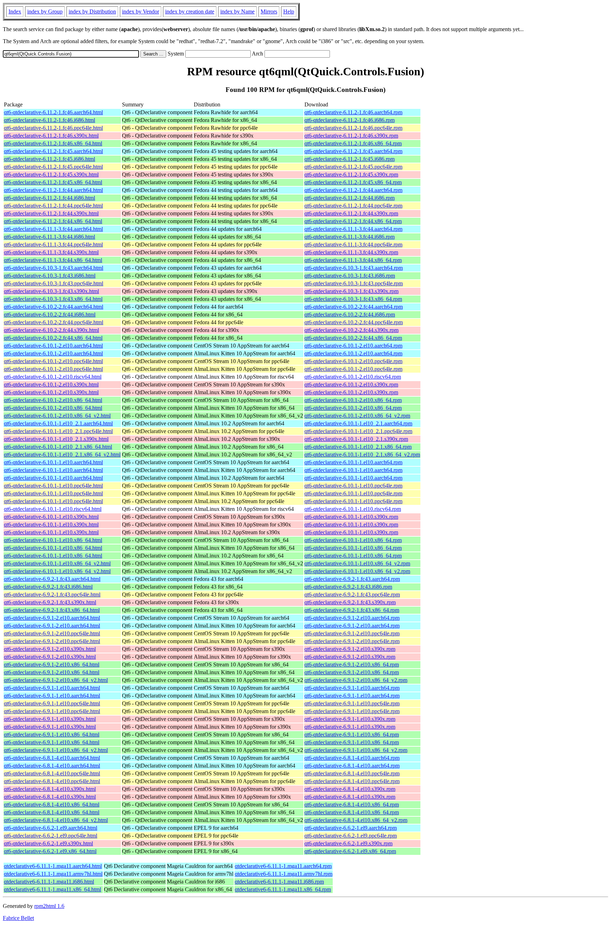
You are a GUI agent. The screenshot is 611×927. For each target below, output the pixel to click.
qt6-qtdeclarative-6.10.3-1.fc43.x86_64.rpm (353, 299)
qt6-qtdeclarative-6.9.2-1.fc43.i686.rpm (348, 587)
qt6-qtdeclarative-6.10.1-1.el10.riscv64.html (52, 509)
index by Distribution (92, 11)
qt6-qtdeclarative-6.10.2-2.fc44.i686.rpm (349, 314)
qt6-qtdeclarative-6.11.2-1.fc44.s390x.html (51, 213)
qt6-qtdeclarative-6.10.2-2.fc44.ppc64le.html (53, 322)
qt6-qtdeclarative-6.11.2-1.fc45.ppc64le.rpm (353, 167)
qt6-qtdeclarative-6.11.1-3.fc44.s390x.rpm (351, 252)
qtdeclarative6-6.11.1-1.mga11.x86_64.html (52, 889)
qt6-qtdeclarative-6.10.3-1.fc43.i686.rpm (349, 276)
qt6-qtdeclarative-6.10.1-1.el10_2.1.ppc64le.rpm (358, 431)
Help (288, 11)
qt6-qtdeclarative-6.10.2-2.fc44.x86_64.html (53, 338)
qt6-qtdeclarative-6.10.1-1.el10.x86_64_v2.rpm (357, 563)
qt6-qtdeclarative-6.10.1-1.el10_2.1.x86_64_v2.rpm (362, 454)
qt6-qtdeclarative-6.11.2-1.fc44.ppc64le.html (53, 206)
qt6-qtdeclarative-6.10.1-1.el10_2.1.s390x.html (56, 439)
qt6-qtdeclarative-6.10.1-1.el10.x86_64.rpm (353, 540)
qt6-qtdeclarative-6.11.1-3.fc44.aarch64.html (53, 229)
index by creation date (189, 11)
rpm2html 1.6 (49, 906)
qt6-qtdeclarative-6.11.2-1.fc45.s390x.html (51, 174)
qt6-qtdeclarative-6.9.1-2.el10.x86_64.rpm (351, 664)
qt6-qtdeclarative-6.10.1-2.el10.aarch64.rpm (353, 346)
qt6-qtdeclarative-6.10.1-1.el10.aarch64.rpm (353, 462)
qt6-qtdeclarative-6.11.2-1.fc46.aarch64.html (53, 112)
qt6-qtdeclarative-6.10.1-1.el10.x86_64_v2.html (57, 563)
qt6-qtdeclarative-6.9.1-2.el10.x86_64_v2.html (56, 680)
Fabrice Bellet (18, 918)
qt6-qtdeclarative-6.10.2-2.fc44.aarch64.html (53, 307)
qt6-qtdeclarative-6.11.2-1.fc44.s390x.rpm (351, 213)
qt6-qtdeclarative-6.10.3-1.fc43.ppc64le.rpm (353, 283)
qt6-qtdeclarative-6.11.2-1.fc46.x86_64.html (53, 143)
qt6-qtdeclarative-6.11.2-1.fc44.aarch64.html (53, 190)
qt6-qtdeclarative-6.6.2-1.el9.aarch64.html (50, 828)
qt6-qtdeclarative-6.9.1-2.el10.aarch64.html (52, 618)
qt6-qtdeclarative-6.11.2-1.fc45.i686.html (49, 159)
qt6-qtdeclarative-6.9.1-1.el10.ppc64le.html (52, 703)
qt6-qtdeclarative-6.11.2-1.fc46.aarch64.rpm (353, 112)
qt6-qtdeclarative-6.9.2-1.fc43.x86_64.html (52, 610)
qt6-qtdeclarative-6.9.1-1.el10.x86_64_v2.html (56, 750)
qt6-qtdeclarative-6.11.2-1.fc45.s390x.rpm (351, 174)
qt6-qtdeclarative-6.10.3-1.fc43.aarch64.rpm (353, 268)
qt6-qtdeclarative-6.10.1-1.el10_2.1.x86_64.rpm (358, 447)
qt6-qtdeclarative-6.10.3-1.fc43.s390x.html (51, 291)
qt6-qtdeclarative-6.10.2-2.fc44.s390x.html (51, 330)
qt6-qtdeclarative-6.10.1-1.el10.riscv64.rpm (352, 509)
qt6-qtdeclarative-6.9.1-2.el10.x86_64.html (51, 664)
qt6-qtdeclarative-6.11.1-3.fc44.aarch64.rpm (353, 229)
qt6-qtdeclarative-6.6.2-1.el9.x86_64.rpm (350, 851)
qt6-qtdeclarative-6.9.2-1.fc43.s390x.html (50, 602)
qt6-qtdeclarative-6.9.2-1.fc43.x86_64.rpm (351, 610)
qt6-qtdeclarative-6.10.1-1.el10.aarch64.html (53, 462)
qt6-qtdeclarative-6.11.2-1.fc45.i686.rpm (349, 159)
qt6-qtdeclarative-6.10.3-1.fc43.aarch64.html (53, 268)
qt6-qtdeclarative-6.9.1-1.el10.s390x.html (50, 719)
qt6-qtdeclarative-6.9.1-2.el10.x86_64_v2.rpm (355, 680)
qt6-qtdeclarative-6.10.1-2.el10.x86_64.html (53, 400)
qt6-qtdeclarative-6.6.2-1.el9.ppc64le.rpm (350, 836)
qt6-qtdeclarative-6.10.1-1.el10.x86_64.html (53, 540)
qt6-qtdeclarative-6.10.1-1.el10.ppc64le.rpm (353, 486)
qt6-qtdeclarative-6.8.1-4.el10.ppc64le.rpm (352, 773)
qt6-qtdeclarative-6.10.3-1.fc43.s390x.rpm (351, 291)
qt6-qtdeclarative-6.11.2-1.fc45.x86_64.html (53, 182)
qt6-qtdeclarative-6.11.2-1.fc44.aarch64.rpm (353, 190)
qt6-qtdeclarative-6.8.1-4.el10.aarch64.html (52, 758)
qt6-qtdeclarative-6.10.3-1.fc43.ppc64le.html (53, 283)
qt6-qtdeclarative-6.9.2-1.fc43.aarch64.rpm (352, 579)
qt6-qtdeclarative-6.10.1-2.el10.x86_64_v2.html (57, 416)
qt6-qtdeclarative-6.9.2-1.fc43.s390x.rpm (350, 602)
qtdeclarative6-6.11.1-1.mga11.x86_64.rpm (283, 889)
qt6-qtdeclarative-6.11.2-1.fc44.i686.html (49, 198)
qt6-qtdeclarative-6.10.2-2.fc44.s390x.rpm (351, 330)
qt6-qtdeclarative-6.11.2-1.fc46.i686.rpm (349, 120)
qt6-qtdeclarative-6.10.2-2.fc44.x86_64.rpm (353, 338)
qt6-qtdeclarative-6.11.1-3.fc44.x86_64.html (53, 260)
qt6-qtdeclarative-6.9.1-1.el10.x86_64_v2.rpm (355, 750)
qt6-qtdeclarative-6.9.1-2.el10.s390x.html (50, 649)
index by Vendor (140, 11)
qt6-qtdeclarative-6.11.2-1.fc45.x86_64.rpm (353, 182)
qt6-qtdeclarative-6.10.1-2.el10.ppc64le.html (53, 361)
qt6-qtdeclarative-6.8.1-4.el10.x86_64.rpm (351, 804)
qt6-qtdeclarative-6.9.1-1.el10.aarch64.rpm (352, 688)
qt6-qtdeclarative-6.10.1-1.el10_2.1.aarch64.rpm (358, 423)
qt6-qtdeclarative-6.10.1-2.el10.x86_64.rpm (353, 400)
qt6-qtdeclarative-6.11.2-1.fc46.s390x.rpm (351, 136)
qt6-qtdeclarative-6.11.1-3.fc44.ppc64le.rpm (353, 244)
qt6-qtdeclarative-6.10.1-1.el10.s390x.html (51, 517)
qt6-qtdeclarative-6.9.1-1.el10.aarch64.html (52, 688)
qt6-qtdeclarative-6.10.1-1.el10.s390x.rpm (351, 517)
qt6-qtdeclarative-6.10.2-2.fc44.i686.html (49, 314)
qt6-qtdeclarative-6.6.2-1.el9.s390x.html (48, 843)
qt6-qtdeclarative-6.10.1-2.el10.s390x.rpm (351, 384)
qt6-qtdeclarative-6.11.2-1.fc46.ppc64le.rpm (353, 128)
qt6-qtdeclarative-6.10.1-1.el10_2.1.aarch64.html (58, 423)
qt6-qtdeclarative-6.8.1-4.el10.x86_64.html (51, 804)
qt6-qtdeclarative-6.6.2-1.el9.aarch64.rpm (350, 828)
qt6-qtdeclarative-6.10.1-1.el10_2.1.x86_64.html (58, 447)
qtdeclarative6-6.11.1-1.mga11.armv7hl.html (53, 874)
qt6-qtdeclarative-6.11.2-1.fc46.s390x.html (51, 136)
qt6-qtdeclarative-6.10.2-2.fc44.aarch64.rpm (353, 307)
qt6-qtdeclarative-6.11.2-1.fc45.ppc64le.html (53, 167)
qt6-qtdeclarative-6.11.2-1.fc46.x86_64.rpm (353, 143)
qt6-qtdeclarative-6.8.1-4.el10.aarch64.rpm (352, 758)
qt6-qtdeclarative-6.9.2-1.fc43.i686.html (48, 587)
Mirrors (269, 11)
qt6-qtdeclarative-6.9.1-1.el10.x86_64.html (51, 734)
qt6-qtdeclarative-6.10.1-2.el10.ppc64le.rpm (353, 361)
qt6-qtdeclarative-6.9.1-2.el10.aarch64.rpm (352, 618)
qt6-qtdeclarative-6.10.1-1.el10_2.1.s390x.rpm (356, 439)
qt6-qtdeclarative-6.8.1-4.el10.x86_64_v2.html (56, 820)
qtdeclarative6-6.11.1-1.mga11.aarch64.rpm (283, 866)
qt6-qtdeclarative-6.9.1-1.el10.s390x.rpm (349, 719)
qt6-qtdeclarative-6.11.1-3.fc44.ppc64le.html (53, 244)
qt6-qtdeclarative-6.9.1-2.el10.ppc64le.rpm (352, 633)
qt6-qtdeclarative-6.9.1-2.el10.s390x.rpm (349, 649)
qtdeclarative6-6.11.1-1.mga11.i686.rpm (279, 882)
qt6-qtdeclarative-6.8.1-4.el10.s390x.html (50, 789)
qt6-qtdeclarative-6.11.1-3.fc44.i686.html (49, 237)
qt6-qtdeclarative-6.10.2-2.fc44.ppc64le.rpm (353, 322)
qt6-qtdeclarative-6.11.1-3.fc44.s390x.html (51, 252)
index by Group (45, 11)
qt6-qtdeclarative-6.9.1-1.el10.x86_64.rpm (351, 734)
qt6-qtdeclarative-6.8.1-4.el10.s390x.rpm (349, 789)
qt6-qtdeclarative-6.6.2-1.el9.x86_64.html (50, 851)
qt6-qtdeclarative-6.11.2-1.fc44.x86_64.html (53, 221)
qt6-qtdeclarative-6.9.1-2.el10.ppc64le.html (52, 633)
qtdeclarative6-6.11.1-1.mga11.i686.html (49, 882)
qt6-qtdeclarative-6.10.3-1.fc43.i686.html (49, 276)
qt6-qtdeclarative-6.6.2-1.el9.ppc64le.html (50, 836)
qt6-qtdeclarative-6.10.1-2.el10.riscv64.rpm (352, 377)
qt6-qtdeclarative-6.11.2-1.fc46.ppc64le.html (53, 128)
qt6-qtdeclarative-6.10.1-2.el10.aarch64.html (53, 346)
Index (14, 11)
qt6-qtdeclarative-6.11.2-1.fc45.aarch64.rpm (353, 151)
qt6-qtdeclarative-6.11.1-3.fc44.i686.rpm (349, 237)
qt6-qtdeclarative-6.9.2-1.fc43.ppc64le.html (52, 594)
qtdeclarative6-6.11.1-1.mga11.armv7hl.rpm (283, 874)
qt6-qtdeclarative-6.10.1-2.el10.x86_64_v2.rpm (357, 416)
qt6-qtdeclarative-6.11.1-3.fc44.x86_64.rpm (353, 260)
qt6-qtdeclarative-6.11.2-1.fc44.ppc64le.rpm (353, 206)
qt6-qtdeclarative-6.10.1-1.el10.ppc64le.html (53, 486)
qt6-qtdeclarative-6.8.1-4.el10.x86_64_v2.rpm (355, 820)
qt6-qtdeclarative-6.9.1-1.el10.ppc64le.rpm (352, 703)
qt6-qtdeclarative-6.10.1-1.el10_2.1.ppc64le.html (58, 431)
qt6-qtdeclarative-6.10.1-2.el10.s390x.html (51, 384)
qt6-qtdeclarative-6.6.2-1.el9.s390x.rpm (348, 843)
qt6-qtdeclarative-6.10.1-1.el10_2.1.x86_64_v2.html (62, 454)
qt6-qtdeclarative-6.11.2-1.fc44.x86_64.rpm (353, 221)
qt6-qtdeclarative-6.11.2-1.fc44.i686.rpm (349, 198)
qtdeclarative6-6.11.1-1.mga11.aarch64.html (53, 866)
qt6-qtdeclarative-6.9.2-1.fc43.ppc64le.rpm (352, 594)
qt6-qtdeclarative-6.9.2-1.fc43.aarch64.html (52, 579)
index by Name (237, 11)
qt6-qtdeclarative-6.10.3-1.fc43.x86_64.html (53, 299)
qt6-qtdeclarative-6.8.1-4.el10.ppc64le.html (52, 773)
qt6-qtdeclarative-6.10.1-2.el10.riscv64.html (52, 377)
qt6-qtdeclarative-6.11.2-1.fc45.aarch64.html (53, 151)
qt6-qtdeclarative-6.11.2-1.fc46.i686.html (49, 120)
